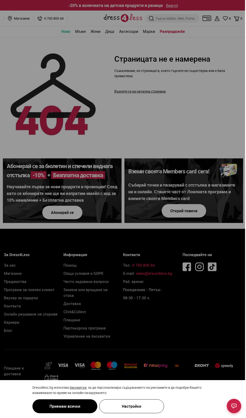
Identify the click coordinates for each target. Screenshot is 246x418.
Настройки (131, 406)
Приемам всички (64, 406)
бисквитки (78, 387)
